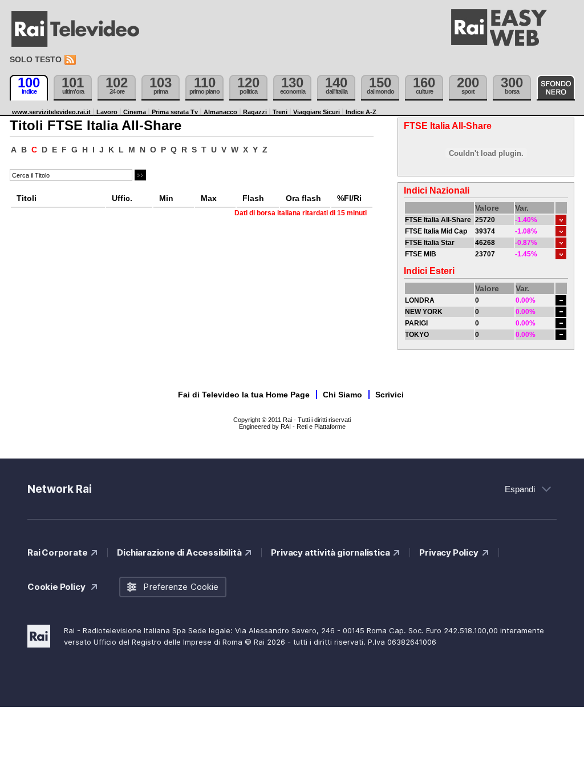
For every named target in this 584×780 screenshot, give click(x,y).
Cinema (134, 111)
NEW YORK (424, 312)
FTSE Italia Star (430, 243)
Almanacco (220, 111)
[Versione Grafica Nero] (556, 87)
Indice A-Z (361, 111)
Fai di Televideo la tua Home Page (244, 394)
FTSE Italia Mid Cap (436, 231)
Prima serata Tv (175, 111)
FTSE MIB (420, 254)
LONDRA (420, 300)
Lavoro (106, 111)
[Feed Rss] (71, 60)
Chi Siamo (342, 394)
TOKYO (417, 335)
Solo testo (36, 59)
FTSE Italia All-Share (438, 220)
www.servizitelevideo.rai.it (51, 111)
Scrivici (389, 394)
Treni (280, 111)
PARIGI (416, 323)
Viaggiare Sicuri (316, 111)
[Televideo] (81, 29)
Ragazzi (255, 111)
